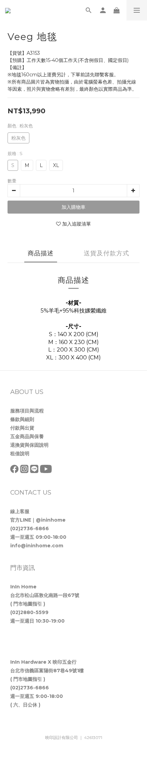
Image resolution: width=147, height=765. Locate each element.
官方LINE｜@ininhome (38, 520)
